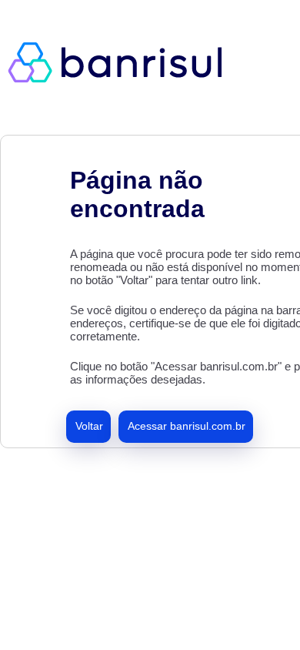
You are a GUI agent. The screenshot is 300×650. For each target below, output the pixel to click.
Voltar (89, 426)
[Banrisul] (123, 62)
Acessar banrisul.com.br (186, 426)
